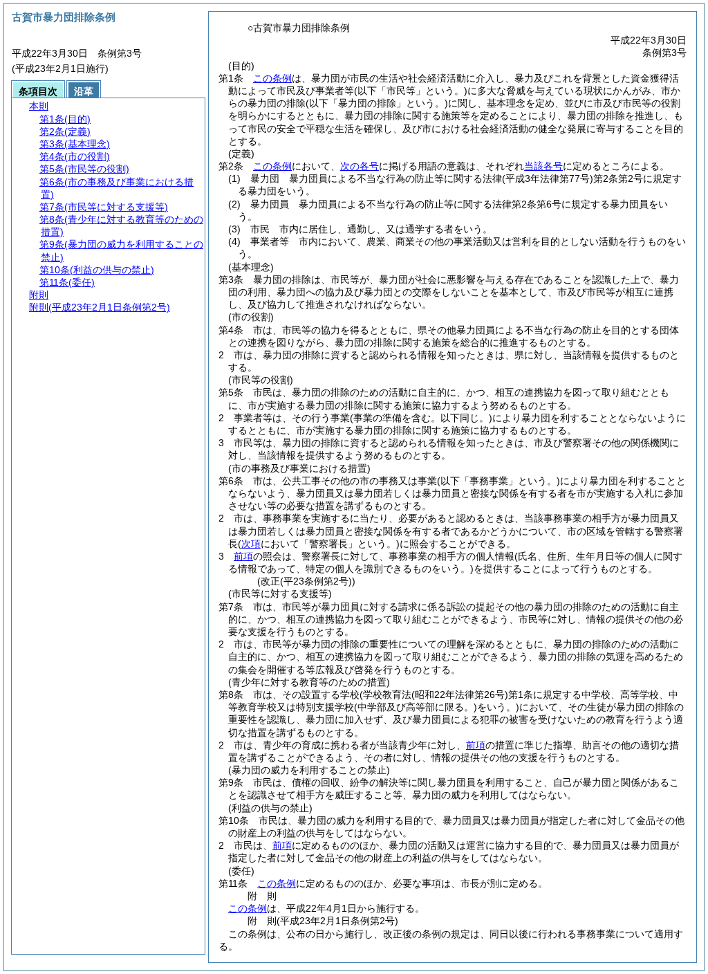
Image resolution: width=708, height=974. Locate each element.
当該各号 (543, 166)
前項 (243, 556)
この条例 (272, 78)
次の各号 (359, 166)
